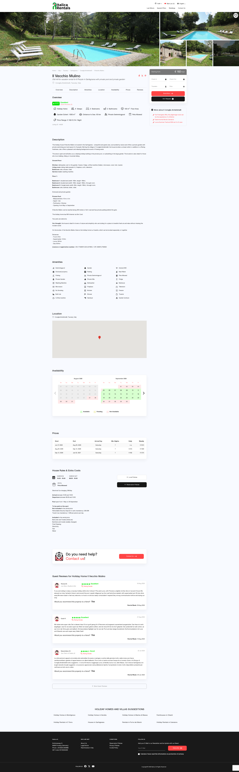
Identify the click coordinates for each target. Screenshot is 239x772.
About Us (84, 743)
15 (61, 394)
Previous (55, 393)
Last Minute (150, 8)
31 (72, 401)
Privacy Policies (114, 745)
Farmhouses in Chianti (165, 715)
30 (66, 401)
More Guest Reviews (100, 686)
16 (66, 394)
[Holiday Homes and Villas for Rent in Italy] (61, 6)
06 (89, 386)
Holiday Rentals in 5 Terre (63, 722)
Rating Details (87, 586)
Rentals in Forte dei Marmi (132, 722)
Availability (115, 90)
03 (72, 386)
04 (78, 386)
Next (143, 393)
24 (72, 398)
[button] (158, 4)
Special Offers (161, 8)
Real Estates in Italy (87, 748)
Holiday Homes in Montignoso (64, 715)
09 (66, 390)
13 (89, 390)
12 (83, 390)
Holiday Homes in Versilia (97, 715)
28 (95, 398)
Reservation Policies (132, 484)
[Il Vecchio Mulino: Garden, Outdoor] (173, 53)
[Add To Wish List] (235, 15)
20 (89, 394)
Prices (128, 90)
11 (78, 390)
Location (101, 90)
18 (78, 394)
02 (66, 386)
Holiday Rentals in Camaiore (167, 722)
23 (66, 398)
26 (84, 398)
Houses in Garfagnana (96, 722)
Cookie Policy (114, 748)
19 (83, 394)
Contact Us (181, 8)
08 (61, 390)
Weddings (172, 8)
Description (73, 90)
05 (84, 386)
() (170, 3)
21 (95, 394)
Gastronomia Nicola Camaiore (164, 119)
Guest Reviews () (66, 104)
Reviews (140, 90)
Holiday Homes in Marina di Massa (135, 715)
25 (78, 398)
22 (61, 398)
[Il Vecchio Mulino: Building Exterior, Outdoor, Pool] (79, 39)
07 (95, 386)
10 (72, 390)
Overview (59, 90)
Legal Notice (85, 745)
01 (61, 386)
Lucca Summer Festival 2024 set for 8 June (168, 122)
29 (61, 401)
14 (95, 390)
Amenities (88, 90)
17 (72, 394)
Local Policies (132, 477)
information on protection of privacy (171, 754)
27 (89, 398)
